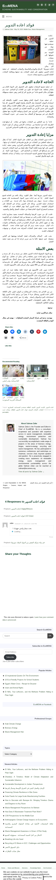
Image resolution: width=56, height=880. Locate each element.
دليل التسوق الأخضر (12, 847)
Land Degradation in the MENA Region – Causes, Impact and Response (14, 485)
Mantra (31, 873)
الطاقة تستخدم (26, 407)
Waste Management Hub (14, 732)
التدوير (38, 407)
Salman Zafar (9, 29)
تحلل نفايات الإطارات (12, 851)
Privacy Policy (13, 870)
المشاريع (10, 407)
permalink (5, 412)
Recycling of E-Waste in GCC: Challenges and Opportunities (28, 843)
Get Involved (47, 868)
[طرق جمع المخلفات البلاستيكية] (37, 371)
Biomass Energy (11, 728)
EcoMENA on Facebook (42, 704)
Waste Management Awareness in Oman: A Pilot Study (26, 831)
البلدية (43, 407)
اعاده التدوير (50, 407)
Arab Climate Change (13, 724)
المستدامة (17, 407)
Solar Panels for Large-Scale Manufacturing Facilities (25, 796)
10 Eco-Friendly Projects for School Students (22, 680)
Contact (3, 870)
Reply (51, 537)
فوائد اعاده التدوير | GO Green (22, 516)
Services (25, 868)
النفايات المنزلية (33, 410)
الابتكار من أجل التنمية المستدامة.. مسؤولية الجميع (23, 835)
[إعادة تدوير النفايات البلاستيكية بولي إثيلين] (13, 371)
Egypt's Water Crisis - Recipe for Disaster (20, 684)
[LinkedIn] (38, 5)
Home (3, 868)
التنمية (33, 407)
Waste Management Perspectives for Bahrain (22, 808)
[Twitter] (49, 5)
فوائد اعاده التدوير (21, 410)
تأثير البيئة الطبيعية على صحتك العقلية (41, 483)
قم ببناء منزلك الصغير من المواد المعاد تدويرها (27, 543)
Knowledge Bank (35, 868)
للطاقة (13, 410)
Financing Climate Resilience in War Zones (21, 792)
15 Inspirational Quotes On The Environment (22, 676)
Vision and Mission (13, 868)
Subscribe (10, 657)
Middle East (27, 29)
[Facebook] (45, 5)
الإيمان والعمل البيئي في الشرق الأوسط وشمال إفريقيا (24, 788)
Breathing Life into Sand (14, 839)
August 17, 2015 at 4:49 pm (26, 523)
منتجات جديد (6, 410)
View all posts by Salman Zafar (31, 472)
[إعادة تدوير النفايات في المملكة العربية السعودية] (13, 390)
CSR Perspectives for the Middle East (19, 816)
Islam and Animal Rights (14, 688)
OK (49, 636)
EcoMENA (10, 6)
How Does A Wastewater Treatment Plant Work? (23, 812)
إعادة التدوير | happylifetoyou (22, 509)
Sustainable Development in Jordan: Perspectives (24, 784)
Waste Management (38, 29)
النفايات (41, 410)
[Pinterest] (53, 5)
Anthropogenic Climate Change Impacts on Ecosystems (26, 820)
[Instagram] (41, 5)
